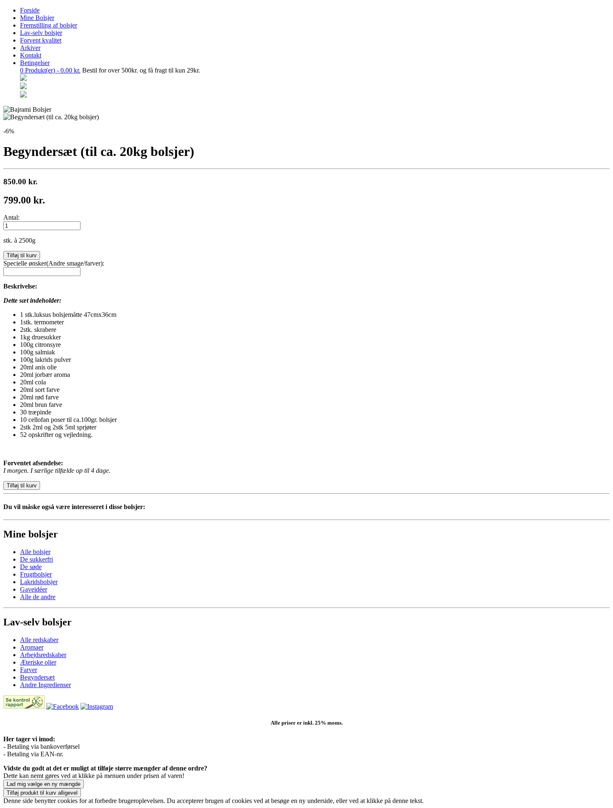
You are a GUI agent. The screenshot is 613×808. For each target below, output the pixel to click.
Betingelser (35, 62)
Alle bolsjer (35, 551)
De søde (31, 566)
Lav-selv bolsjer (41, 32)
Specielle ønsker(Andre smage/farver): (53, 263)
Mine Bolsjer (37, 17)
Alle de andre (37, 596)
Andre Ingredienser (45, 684)
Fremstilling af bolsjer (48, 25)
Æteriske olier (38, 662)
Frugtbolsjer (36, 574)
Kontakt (30, 55)
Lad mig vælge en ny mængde (43, 784)
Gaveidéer (33, 589)
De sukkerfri (36, 559)
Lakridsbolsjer (39, 581)
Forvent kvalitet (40, 40)
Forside (30, 10)
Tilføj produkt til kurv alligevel (42, 793)
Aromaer (31, 647)
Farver (28, 669)
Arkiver (30, 47)
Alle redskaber (39, 639)
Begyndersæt (37, 677)
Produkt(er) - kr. (50, 70)
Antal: (11, 217)
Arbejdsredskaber (43, 654)
